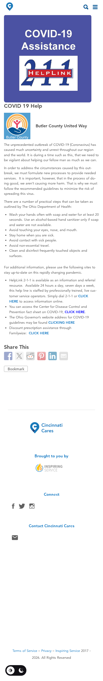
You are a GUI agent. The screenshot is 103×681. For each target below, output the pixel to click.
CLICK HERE (75, 312)
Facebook (13, 507)
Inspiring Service (67, 651)
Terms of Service (24, 651)
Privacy (46, 651)
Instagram (32, 507)
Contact (15, 539)
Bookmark (16, 369)
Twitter (22, 507)
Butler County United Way (61, 125)
